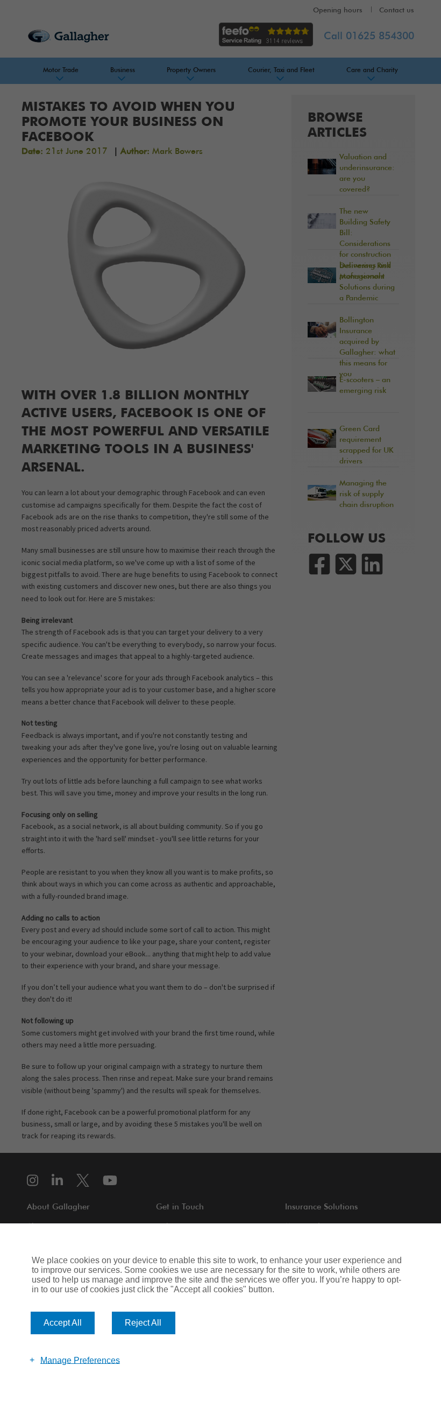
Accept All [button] (63, 1322)
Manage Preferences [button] (80, 1359)
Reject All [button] (143, 1322)
